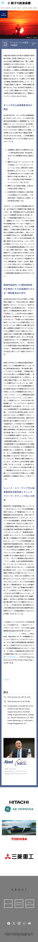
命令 (32, 310)
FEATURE (7, 8)
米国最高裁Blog (12, 657)
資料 (29, 648)
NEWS (2, 8)
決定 (19, 517)
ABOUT (35, 8)
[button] (32, 127)
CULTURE (24, 8)
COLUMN (13, 8)
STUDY (19, 8)
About (8, 761)
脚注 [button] (5, 692)
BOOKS (30, 8)
